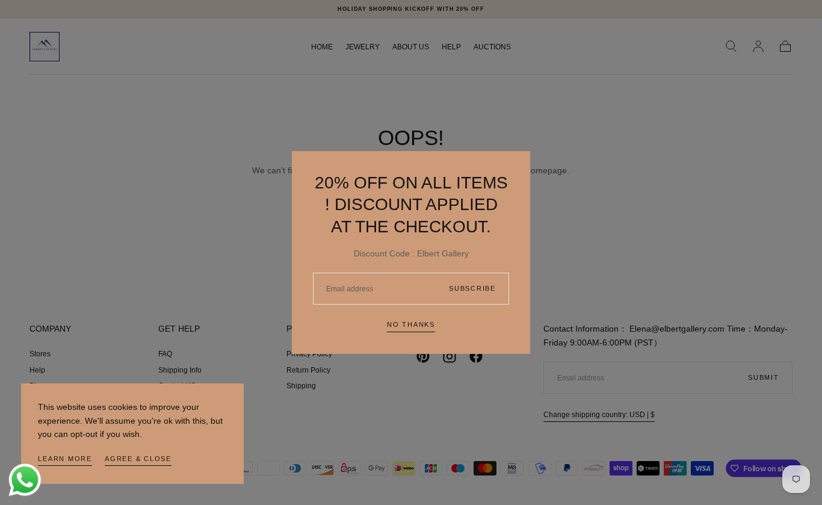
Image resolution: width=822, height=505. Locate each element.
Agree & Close (138, 458)
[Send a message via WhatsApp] (25, 480)
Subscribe (472, 288)
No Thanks (411, 324)
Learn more (65, 458)
